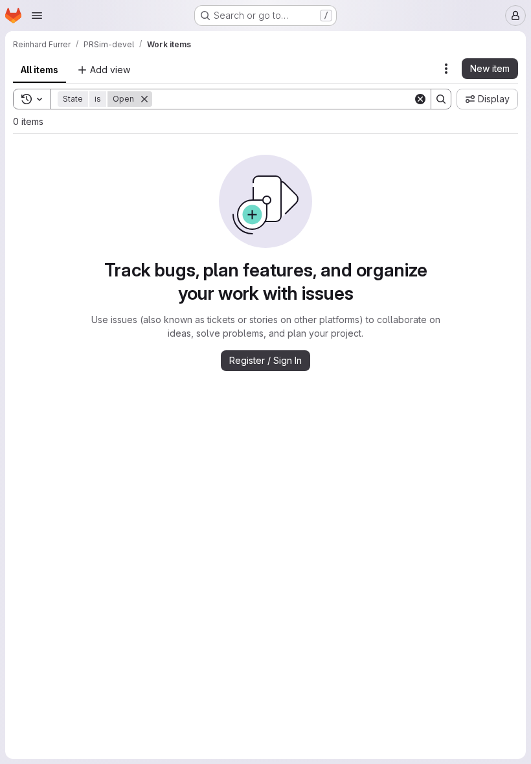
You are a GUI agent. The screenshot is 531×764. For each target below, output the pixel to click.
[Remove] (144, 99)
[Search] (441, 99)
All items (39, 69)
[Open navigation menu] (37, 15)
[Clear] (420, 99)
